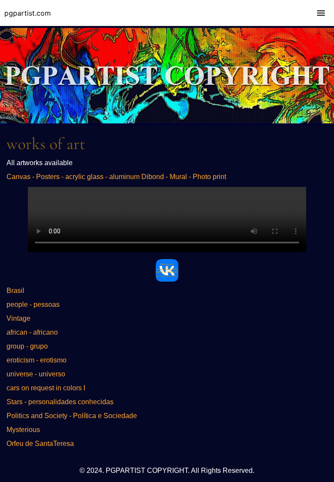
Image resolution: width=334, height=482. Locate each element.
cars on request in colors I (46, 388)
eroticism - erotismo (37, 360)
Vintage (18, 318)
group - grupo (27, 346)
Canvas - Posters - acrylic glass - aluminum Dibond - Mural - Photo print (116, 176)
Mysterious (23, 429)
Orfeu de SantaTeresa (40, 443)
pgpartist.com (27, 13)
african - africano (32, 332)
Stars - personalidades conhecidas (60, 402)
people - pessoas (33, 304)
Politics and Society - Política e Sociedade (72, 415)
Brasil (15, 290)
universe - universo (36, 374)
